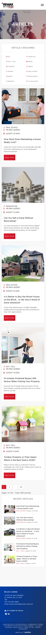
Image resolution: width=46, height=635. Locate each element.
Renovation (32, 76)
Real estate (32, 71)
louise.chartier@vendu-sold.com (21, 604)
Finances (10, 81)
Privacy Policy (18, 627)
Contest (11, 66)
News (30, 61)
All (8, 56)
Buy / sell (12, 61)
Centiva (27, 632)
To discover (33, 81)
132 (21, 487)
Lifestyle (31, 56)
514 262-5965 (13, 602)
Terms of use (28, 627)
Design (10, 71)
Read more (9, 157)
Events (10, 76)
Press (30, 66)
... (15, 487)
